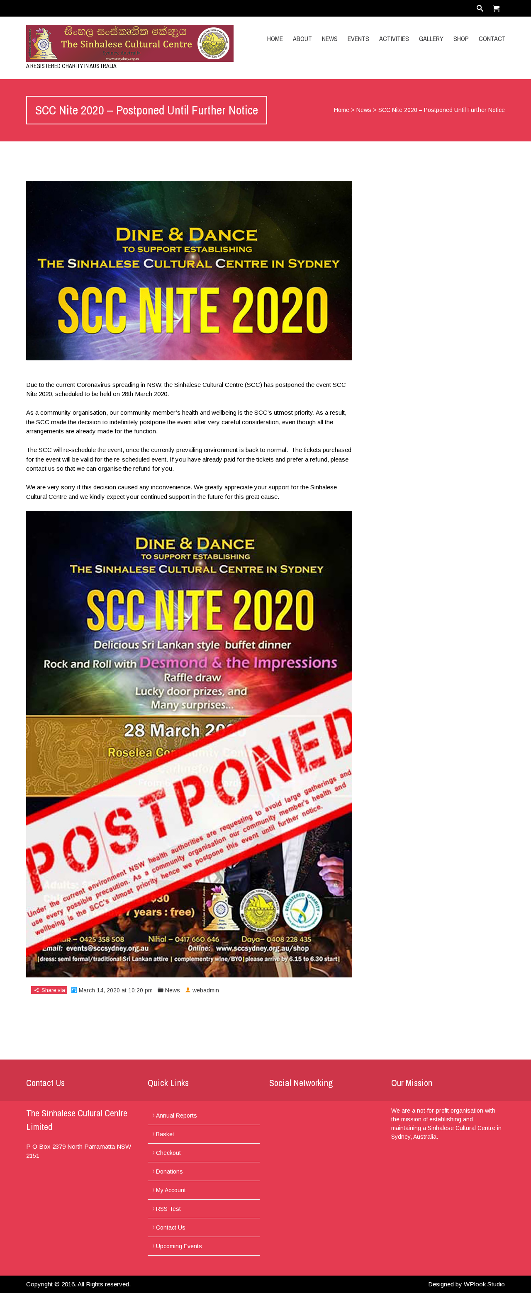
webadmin (205, 990)
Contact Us (170, 1227)
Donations (169, 1171)
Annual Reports (176, 1115)
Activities (394, 38)
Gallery (431, 38)
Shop (461, 38)
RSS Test (168, 1209)
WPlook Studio (484, 1284)
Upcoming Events (179, 1246)
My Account (171, 1190)
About (302, 38)
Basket (165, 1134)
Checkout (168, 1153)
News (330, 38)
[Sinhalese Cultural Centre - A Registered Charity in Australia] (97, 43)
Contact (492, 38)
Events (358, 38)
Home (275, 38)
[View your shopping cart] (496, 8)
